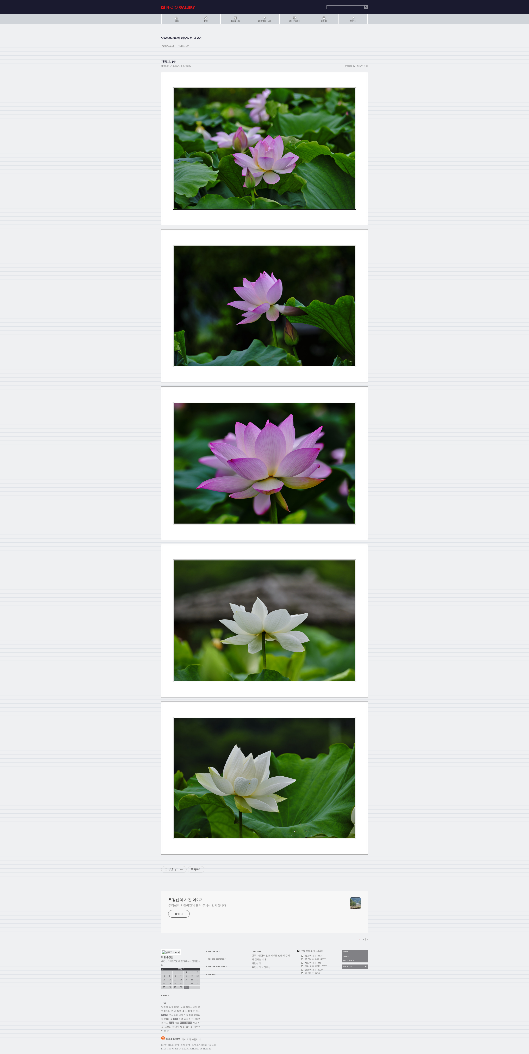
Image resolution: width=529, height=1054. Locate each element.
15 (186, 980)
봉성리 (197, 1015)
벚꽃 (182, 1026)
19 (170, 983)
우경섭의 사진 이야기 (178, 7)
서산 (198, 1011)
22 (186, 983)
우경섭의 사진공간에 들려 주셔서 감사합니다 (197, 905)
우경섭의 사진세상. (261, 967)
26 (170, 987)
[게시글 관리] (182, 869)
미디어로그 (173, 1045)
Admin (323, 19)
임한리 (164, 1007)
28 (181, 987)
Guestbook (294, 19)
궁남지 (175, 1026)
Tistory (207, 1049)
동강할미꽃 (167, 1019)
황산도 (164, 1023)
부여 (181, 1019)
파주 (184, 1011)
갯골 (171, 1015)
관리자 (203, 1045)
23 (192, 983)
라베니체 (178, 1015)
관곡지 (164, 1015)
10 (198, 976)
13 (175, 980)
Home (176, 19)
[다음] (367, 939)
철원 (179, 1011)
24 (198, 983)
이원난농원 (186, 1023)
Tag (205, 19)
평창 (166, 1030)
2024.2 (181, 969)
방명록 (195, 1045)
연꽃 (171, 1023)
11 (164, 980)
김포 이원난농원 (192, 1019)
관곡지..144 (183, 46)
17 (198, 980)
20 (175, 983)
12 (170, 980)
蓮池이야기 (167, 65)
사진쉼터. (256, 963)
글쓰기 (212, 1045)
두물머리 (188, 1015)
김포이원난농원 (177, 1007)
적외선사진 (191, 1007)
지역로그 (185, 1045)
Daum (185, 1049)
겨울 (173, 1011)
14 (181, 980)
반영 (195, 1023)
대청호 (191, 1011)
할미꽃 (189, 1026)
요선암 (167, 1026)
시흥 (177, 1023)
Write (353, 19)
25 (164, 987)
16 (192, 980)
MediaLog (235, 19)
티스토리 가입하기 (191, 1039)
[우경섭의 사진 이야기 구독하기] (355, 966)
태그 (163, 1045)
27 (175, 987)
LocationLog (264, 19)
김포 (175, 1019)
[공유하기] (176, 869)
